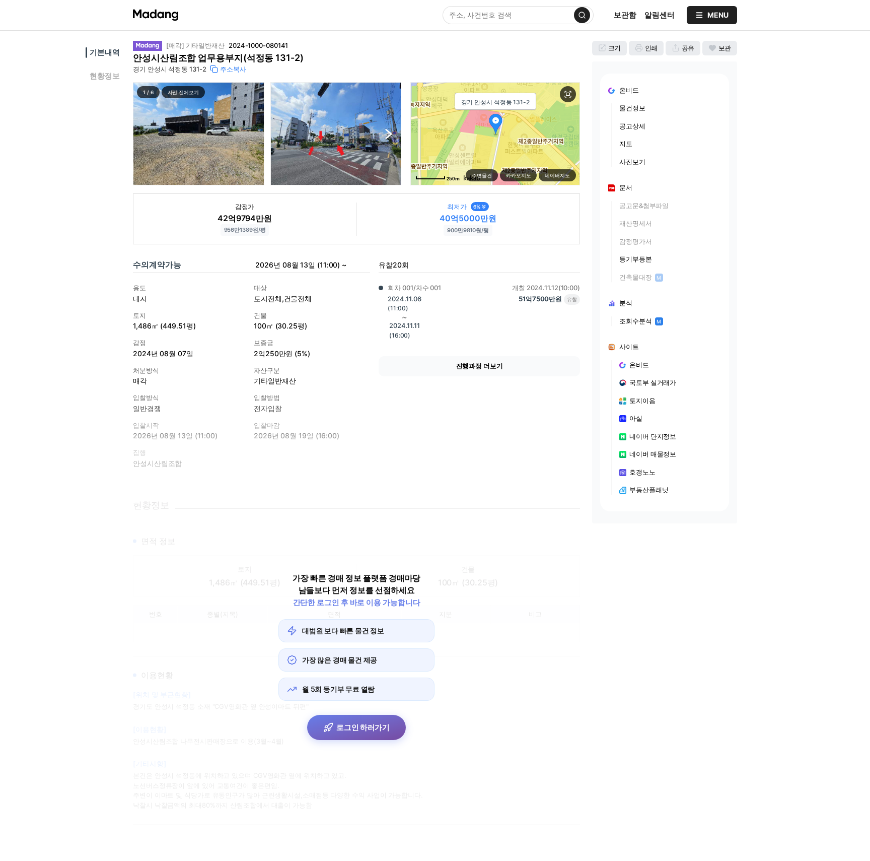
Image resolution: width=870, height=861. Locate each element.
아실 (635, 418)
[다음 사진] (388, 134)
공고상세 (632, 126)
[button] (198, 134)
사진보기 (632, 162)
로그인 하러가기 (363, 727)
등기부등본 (635, 259)
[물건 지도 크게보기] (568, 94)
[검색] (582, 15)
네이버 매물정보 (652, 454)
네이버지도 (557, 175)
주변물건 (482, 175)
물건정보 (632, 108)
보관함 (625, 15)
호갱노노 (642, 472)
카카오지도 (518, 175)
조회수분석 (640, 321)
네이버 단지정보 (652, 436)
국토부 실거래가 (652, 382)
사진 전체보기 (183, 92)
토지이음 (642, 400)
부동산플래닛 (648, 490)
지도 (625, 144)
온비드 (639, 365)
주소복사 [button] (233, 69)
